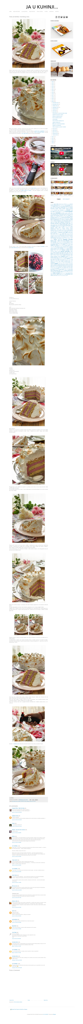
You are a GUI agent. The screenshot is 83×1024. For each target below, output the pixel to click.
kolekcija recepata (65, 227)
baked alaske (33, 188)
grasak (71, 218)
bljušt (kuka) (67, 207)
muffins (56, 244)
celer (56, 211)
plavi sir (52, 255)
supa (65, 267)
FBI (52, 217)
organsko (71, 246)
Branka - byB (14, 901)
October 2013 (55, 105)
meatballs (54, 238)
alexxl (13, 910)
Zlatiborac (52, 275)
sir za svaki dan (63, 262)
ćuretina (69, 213)
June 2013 (54, 111)
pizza (67, 253)
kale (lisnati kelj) (60, 225)
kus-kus (61, 231)
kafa (51, 225)
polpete (52, 256)
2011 (53, 138)
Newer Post (12, 1000)
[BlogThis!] (33, 799)
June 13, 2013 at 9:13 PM (16, 907)
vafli (63, 271)
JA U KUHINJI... (15, 845)
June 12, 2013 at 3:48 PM (16, 842)
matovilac (64, 237)
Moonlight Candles (59, 243)
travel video (62, 270)
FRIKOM (68, 217)
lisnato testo (55, 233)
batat (66, 206)
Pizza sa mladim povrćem (57, 117)
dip (72, 214)
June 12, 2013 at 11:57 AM (16, 826)
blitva (64, 207)
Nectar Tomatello (61, 245)
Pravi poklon (71, 256)
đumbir (69, 215)
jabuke (60, 223)
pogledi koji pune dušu (68, 255)
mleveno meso (69, 242)
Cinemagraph (69, 211)
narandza (57, 245)
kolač (59, 227)
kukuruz (71, 230)
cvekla (52, 214)
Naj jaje (67, 244)
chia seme (59, 211)
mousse (69, 243)
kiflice (64, 226)
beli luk (71, 206)
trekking (65, 270)
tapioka (71, 268)
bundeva (62, 210)
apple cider (60, 205)
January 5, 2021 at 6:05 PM (17, 960)
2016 (53, 96)
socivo (71, 263)
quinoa (66, 257)
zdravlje (60, 274)
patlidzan (64, 250)
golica (60, 218)
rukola (52, 261)
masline (52, 237)
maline (60, 234)
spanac (55, 264)
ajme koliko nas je (15, 801)
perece (52, 252)
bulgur (59, 210)
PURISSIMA (60, 257)
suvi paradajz (56, 268)
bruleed (19, 801)
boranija (71, 207)
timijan (65, 269)
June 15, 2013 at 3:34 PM (16, 928)
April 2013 (54, 130)
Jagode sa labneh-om (56, 122)
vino (61, 273)
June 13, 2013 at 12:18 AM (17, 890)
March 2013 (55, 131)
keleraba (57, 226)
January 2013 (55, 134)
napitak (52, 245)
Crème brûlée (55, 119)
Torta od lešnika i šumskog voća (58, 120)
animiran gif (56, 205)
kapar (64, 225)
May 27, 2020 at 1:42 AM (16, 946)
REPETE (68, 258)
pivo (64, 253)
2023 (53, 86)
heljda (67, 219)
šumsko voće (30, 247)
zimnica (71, 274)
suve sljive (71, 267)
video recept (56, 273)
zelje (65, 274)
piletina (52, 253)
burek (65, 210)
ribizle (54, 259)
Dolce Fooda (14, 875)
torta (34, 801)
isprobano (57, 223)
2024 (53, 84)
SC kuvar (56, 262)
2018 (53, 93)
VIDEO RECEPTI (32, 11)
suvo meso (64, 268)
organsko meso (53, 247)
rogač (58, 259)
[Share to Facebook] (36, 799)
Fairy (64, 216)
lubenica (68, 233)
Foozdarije (42, 246)
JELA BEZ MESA (24, 11)
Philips (65, 252)
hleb (72, 219)
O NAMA (46, 11)
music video (60, 244)
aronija (66, 205)
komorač (71, 227)
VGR (67, 271)
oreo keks (60, 246)
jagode (67, 223)
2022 (53, 87)
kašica (72, 225)
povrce (66, 256)
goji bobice (57, 218)
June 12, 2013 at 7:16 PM (16, 882)
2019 (53, 92)
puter (63, 257)
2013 (53, 101)
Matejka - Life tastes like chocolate (18, 829)
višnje (67, 273)
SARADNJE (51, 11)
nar (54, 245)
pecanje (59, 251)
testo (60, 269)
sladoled (52, 263)
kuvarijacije (64, 231)
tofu (67, 269)
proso (57, 257)
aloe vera (67, 204)
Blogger (54, 1014)
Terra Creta (57, 269)
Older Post (46, 1000)
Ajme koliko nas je (14, 247)
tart (51, 269)
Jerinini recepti (62, 224)
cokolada (58, 213)
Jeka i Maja (14, 932)
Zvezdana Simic (15, 942)
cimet (64, 211)
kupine (53, 231)
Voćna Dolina (70, 273)
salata (62, 261)
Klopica (69, 226)
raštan (68, 257)
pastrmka (71, 248)
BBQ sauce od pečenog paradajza (59, 123)
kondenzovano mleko (55, 228)
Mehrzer (60, 238)
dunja (72, 215)
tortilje (52, 270)
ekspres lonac (58, 216)
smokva (63, 263)
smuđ (69, 263)
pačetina (64, 247)
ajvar (63, 204)
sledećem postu (17, 743)
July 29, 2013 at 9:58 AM (16, 938)
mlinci (51, 243)
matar (62, 237)
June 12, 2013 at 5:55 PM (16, 865)
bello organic (53, 207)
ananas (52, 205)
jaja (69, 223)
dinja (70, 214)
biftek (62, 207)
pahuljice (67, 247)
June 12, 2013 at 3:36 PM (16, 832)
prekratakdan (14, 919)
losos (65, 233)
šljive (61, 263)
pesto (62, 252)
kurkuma (58, 231)
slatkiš (56, 263)
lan (69, 231)
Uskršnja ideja (60, 271)
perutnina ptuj (58, 252)
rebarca (58, 258)
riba (51, 259)
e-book (55, 216)
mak (72, 233)
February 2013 (55, 133)
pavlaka (28, 801)
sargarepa (53, 262)
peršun (54, 252)
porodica (55, 256)
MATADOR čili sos (58, 237)
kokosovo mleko (54, 227)
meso (55, 239)
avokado (68, 205)
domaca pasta (53, 215)
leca (57, 232)
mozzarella (53, 244)
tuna (54, 271)
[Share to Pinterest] (37, 799)
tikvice (63, 269)
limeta (71, 232)
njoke (69, 245)
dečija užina (64, 214)
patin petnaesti (59, 250)
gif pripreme (53, 218)
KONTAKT (57, 11)
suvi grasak (52, 268)
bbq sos (68, 206)
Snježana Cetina (15, 815)
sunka (63, 267)
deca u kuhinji (59, 214)
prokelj (55, 257)
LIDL (66, 232)
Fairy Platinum (67, 216)
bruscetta (71, 208)
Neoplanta (66, 245)
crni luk (62, 213)
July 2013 (54, 110)
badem (54, 206)
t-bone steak (68, 268)
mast (55, 237)
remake (65, 258)
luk (70, 233)
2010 (53, 139)
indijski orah (53, 222)
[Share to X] (34, 799)
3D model (52, 204)
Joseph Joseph (70, 224)
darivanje (54, 214)
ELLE (62, 216)
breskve (60, 208)
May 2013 (54, 128)
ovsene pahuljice (60, 247)
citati (51, 213)
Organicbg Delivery (66, 246)
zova (61, 275)
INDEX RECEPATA (16, 11)
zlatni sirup (55, 275)
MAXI (67, 237)
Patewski (54, 250)
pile (72, 252)
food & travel (64, 217)
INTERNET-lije (67, 222)
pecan (56, 251)
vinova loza (63, 273)
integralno (62, 222)
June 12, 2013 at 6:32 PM (16, 871)
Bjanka (13, 836)
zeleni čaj (63, 274)
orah (55, 246)
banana (63, 206)
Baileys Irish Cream (59, 206)
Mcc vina (69, 237)
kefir (51, 226)
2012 (53, 136)
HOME (10, 11)
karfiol (69, 225)
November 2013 (55, 104)
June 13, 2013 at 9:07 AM (16, 897)
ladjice (68, 231)
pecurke (67, 251)
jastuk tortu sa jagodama (39, 131)
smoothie (66, 263)
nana (72, 244)
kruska (60, 230)
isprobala (52, 223)
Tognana (69, 269)
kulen (51, 231)
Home (29, 1000)
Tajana (13, 823)
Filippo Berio (59, 217)
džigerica (52, 216)
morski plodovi (65, 243)
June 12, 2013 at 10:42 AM (17, 819)
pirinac (57, 253)
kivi (65, 226)
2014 (53, 99)
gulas (58, 219)
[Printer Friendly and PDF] (12, 798)
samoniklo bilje (67, 261)
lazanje (52, 232)
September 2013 (56, 107)
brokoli (63, 208)
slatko (59, 263)
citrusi (54, 213)
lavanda (71, 231)
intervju (71, 222)
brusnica (55, 210)
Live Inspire (60, 233)
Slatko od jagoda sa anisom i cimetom (59, 126)
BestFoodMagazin (58, 207)
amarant (71, 204)
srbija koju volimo (65, 264)
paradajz (62, 248)
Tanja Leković (14, 860)
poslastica (59, 256)
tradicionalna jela (56, 270)
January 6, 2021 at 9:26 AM (17, 967)
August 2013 (55, 108)
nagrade (63, 244)
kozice (71, 228)
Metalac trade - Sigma (55, 240)
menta (69, 238)
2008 (53, 142)
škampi (72, 262)
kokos (72, 226)
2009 (53, 141)
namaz (69, 244)
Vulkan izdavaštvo (53, 274)
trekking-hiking (70, 270)
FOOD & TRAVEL (40, 11)
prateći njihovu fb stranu (26, 190)
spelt (61, 264)
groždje (55, 219)
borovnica (53, 208)
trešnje (52, 271)
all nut (65, 204)
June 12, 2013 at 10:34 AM (17, 812)
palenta (52, 248)
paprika (55, 248)
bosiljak (56, 208)
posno (63, 256)
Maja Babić (14, 925)
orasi (58, 246)
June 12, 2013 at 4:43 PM (16, 856)
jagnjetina (64, 223)
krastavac (52, 230)
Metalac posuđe (68, 239)
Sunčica (56, 267)
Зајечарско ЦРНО (65, 275)
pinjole (55, 253)
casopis (68, 210)
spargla (58, 264)
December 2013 (55, 102)
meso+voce (60, 239)
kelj (59, 226)
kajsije (56, 225)
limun (52, 233)
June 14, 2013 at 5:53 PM (16, 922)
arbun (63, 205)
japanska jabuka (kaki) (56, 224)
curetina (66, 213)
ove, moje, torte (25, 133)
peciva (62, 251)
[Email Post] (30, 799)
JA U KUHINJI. (45, 1014)
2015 (53, 98)
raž (51, 258)
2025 (53, 83)
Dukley (67, 215)
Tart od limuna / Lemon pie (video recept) (60, 113)
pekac (71, 251)
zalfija (58, 274)
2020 (53, 90)
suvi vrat (60, 268)
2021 (53, 89)
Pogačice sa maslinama (57, 125)
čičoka (62, 211)
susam (67, 267)
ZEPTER (68, 274)
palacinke (71, 247)
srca (69, 264)
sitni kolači (68, 262)
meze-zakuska (63, 240)
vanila (65, 271)
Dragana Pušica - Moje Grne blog (18, 808)
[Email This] (32, 799)
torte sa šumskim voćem (39, 132)
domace (57, 215)
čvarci (72, 213)
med (57, 238)
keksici (53, 226)
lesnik (25, 801)
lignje (69, 232)
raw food (71, 257)
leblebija (54, 232)
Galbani (71, 217)
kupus (56, 231)
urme (56, 271)
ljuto (63, 233)
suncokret (59, 267)
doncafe (61, 215)
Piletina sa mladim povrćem (57, 116)
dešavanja (68, 214)
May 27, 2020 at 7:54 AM (16, 952)
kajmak (53, 225)
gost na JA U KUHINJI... (66, 218)
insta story (57, 222)
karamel (66, 225)
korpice (64, 228)
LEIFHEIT (22, 801)
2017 (53, 95)
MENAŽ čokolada (65, 238)
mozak (72, 243)
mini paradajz (53, 242)
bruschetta (52, 210)
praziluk (52, 257)
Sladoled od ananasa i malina (58, 114)
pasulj (52, 250)
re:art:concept (54, 258)
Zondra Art (59, 275)
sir (59, 262)
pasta (68, 248)
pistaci (60, 253)
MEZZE (67, 240)
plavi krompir (70, 253)
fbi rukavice (55, 217)
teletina (53, 269)
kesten (61, 226)
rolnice (63, 259)
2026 (53, 81)
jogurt (66, 224)
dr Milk (64, 215)
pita (63, 253)
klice (67, 226)
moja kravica (54, 243)
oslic (56, 247)
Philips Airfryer (69, 252)
